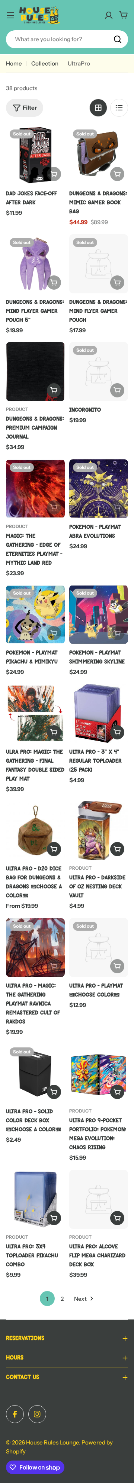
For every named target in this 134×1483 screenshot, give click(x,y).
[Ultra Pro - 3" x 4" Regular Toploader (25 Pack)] (98, 713)
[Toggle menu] (10, 15)
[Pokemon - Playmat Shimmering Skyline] (98, 614)
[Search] (117, 39)
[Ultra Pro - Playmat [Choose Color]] (98, 947)
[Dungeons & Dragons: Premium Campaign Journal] (35, 371)
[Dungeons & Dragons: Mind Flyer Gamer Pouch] (98, 263)
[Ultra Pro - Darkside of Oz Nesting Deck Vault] (98, 830)
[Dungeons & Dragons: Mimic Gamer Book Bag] (98, 155)
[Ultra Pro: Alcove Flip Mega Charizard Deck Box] (98, 1199)
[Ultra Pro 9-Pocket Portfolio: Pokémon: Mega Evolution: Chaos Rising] (98, 1073)
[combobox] (67, 39)
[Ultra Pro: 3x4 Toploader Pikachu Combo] (35, 1199)
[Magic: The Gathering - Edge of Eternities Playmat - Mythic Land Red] (35, 488)
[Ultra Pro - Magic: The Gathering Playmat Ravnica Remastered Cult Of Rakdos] (35, 947)
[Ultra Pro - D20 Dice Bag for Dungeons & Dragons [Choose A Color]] (35, 830)
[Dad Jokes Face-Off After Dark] (35, 155)
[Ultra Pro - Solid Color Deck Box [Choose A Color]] (35, 1073)
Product (17, 409)
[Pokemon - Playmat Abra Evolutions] (98, 488)
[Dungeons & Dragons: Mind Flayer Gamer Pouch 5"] (35, 263)
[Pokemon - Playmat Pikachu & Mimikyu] (35, 614)
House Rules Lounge (52, 1442)
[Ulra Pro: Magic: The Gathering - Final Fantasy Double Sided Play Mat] (35, 713)
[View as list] (119, 108)
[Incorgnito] (98, 371)
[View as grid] (98, 108)
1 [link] (47, 1298)
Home (14, 63)
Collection (44, 63)
